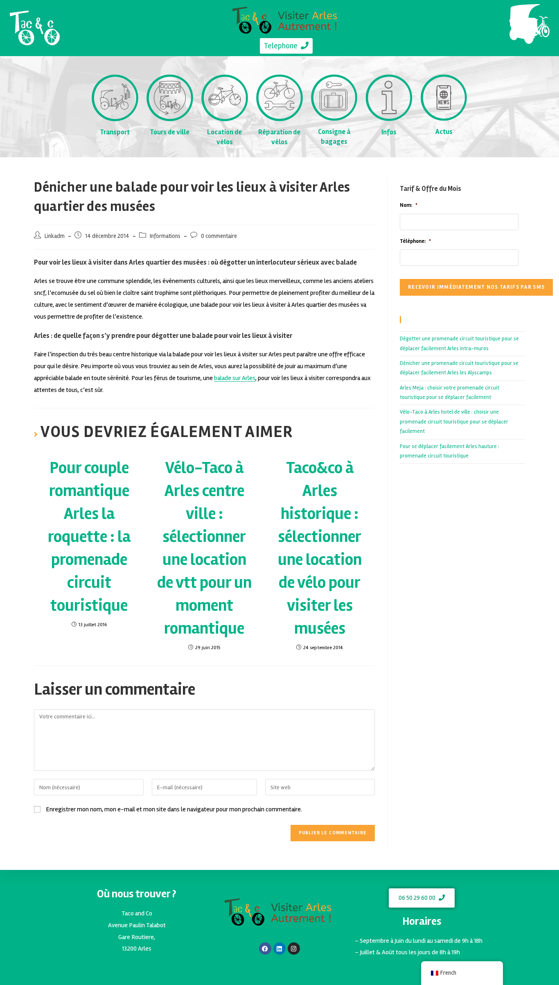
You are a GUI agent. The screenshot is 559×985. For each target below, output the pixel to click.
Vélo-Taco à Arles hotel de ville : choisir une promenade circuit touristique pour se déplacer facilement (454, 422)
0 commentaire (219, 236)
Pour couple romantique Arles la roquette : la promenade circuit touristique (89, 537)
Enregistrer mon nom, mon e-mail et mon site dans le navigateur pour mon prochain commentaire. (174, 809)
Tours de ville (169, 132)
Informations (165, 236)
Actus (444, 131)
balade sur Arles (234, 378)
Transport (115, 132)
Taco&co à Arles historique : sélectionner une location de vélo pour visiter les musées (320, 548)
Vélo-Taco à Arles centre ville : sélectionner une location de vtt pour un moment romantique (204, 548)
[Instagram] (294, 948)
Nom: (408, 205)
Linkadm (55, 236)
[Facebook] (265, 948)
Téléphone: (415, 241)
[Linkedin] (279, 948)
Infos (389, 132)
